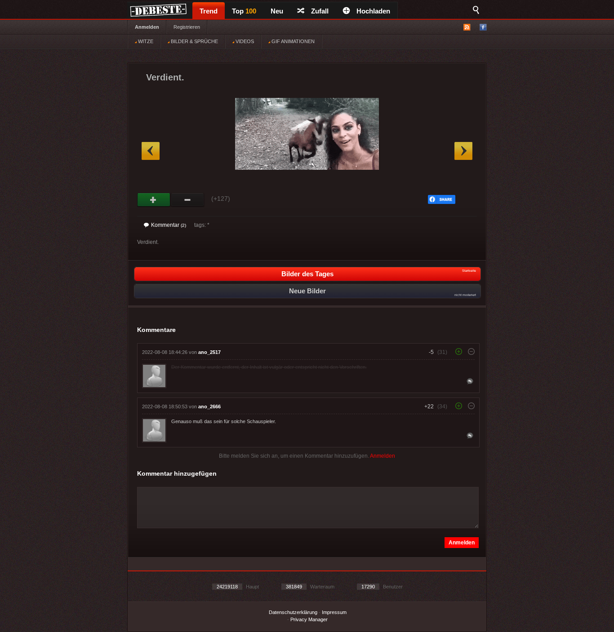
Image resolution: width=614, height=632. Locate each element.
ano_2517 (209, 352)
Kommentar (168, 225)
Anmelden (147, 27)
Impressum (334, 612)
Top (244, 11)
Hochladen (373, 11)
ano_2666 (209, 406)
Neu (277, 11)
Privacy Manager (309, 619)
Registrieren (187, 27)
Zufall (320, 11)
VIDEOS (244, 41)
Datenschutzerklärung (293, 612)
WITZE (145, 41)
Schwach (188, 200)
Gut (154, 200)
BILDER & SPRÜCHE (193, 41)
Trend (209, 11)
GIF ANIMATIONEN (292, 41)
